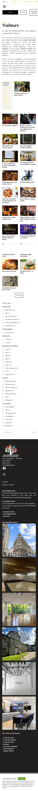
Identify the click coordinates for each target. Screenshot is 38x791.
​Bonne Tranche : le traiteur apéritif (27, 200)
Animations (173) (6, 98)
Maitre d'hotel (10, 394)
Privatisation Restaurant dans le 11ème (9, 289)
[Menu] (32, 6)
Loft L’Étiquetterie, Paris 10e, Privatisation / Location (28, 163)
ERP (7, 410)
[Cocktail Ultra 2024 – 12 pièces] (28, 260)
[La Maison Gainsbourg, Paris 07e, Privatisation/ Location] (10, 152)
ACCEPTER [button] (21, 779)
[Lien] (4, 6)
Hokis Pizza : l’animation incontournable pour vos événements (9, 201)
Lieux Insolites (10, 316)
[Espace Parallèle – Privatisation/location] (19, 678)
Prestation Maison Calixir (27, 182)
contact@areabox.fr (8, 465)
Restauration (10, 381)
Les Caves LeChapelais (10, 746)
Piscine (8, 423)
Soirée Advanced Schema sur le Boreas (27, 237)
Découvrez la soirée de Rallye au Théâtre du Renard (8, 238)
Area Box (6, 744)
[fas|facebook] (4, 468)
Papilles (6, 751)
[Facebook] (3, 1)
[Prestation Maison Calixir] (28, 171)
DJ (7, 397)
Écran (8, 365)
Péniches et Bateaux (12, 323)
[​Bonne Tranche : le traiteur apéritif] (28, 188)
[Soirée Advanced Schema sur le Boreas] (28, 225)
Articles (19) (6, 103)
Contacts (5, 482)
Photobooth (10, 384)
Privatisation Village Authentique (25, 255)
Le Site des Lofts (8, 738)
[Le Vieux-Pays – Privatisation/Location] (19, 644)
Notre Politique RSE (9, 514)
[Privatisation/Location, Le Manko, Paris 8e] (10, 171)
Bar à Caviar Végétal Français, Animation (25, 147)
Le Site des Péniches (9, 740)
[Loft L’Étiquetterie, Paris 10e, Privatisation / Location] (28, 152)
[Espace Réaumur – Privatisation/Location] (19, 540)
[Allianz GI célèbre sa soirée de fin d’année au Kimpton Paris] (28, 206)
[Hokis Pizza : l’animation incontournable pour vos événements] (10, 188)
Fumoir (8, 419)
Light (8, 356)
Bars (7, 313)
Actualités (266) (6, 93)
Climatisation (10, 413)
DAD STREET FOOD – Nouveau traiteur (8, 147)
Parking (8, 426)
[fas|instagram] (4, 475)
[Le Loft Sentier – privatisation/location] (19, 713)
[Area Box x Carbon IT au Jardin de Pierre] (22, 82)
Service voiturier (11, 388)
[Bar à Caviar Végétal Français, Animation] (28, 135)
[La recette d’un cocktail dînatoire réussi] (10, 206)
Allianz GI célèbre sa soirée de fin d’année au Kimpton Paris (27, 219)
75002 (8, 339)
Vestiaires (9, 391)
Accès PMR (9, 407)
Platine (8, 362)
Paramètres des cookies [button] (10, 778)
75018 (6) (5, 90)
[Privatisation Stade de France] (10, 243)
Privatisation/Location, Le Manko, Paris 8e (9, 183)
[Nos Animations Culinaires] (10, 115)
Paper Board (10, 374)
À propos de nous (9, 512)
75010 (8, 343)
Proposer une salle (8, 485)
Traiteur (11, 751)
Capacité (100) (7, 108)
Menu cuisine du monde (9, 271)
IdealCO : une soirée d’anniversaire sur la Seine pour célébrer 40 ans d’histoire (27, 128)
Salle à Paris (10, 310)
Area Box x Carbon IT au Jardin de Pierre (21, 94)
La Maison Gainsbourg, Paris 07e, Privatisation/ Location (9, 165)
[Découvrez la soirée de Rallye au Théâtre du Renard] (10, 225)
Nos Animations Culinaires (9, 125)
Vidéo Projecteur (11, 368)
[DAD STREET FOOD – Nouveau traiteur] (10, 135)
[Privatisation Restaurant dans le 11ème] (10, 277)
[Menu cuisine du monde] (10, 260)
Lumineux (9, 333)
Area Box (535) (6, 100)
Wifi (7, 353)
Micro (8, 359)
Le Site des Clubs (8, 742)
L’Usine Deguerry (8, 748)
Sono (8, 349)
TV (7, 371)
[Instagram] (6, 1)
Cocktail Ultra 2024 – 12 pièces (26, 272)
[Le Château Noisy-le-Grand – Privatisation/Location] (19, 574)
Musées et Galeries (12, 319)
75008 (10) (6, 88)
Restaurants (10, 326)
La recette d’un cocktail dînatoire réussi (8, 218)
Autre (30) (6, 105)
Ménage (9, 400)
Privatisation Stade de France (8, 255)
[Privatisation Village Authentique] (28, 243)
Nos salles (6, 516)
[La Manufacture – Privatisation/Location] (19, 609)
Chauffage (9, 416)
